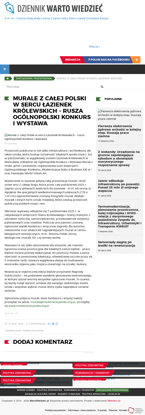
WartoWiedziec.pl (39, 401)
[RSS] (136, 59)
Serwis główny (13, 365)
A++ (13, 18)
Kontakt (123, 410)
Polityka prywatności (55, 410)
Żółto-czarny (77, 18)
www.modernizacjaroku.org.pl (28, 306)
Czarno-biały (24, 18)
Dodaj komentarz (42, 342)
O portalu (102, 410)
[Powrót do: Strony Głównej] (7, 78)
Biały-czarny (42, 18)
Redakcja (72, 59)
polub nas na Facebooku (110, 59)
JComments (88, 352)
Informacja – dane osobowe (82, 410)
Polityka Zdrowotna (89, 365)
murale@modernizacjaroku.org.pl (53, 302)
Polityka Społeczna (88, 380)
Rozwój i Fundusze (69, 394)
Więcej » (94, 46)
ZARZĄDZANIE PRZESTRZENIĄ (112, 390)
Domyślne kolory (97, 18)
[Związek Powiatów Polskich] (135, 410)
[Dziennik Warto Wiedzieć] (54, 8)
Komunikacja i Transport (92, 373)
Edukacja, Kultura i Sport (40, 394)
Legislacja (114, 394)
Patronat (113, 410)
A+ (8, 18)
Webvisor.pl (113, 401)
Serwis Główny (26, 390)
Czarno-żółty (59, 18)
